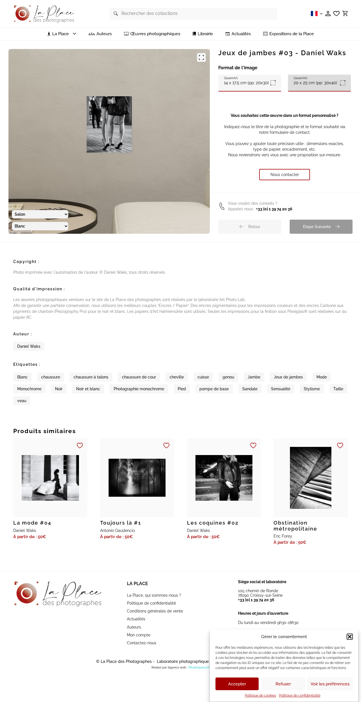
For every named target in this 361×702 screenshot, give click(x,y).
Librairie (205, 34)
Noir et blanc (88, 389)
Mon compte (138, 635)
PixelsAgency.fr (199, 667)
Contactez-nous (141, 643)
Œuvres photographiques (155, 34)
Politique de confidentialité (299, 695)
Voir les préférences (330, 684)
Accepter (237, 684)
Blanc (22, 377)
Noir (59, 389)
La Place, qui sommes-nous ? (154, 595)
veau (21, 400)
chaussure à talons (91, 377)
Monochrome (29, 389)
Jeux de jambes (288, 377)
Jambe (254, 377)
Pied (182, 389)
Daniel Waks (28, 346)
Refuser (283, 684)
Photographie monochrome (139, 389)
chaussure (50, 377)
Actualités (241, 34)
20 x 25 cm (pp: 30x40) (315, 80)
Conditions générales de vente (155, 611)
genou (228, 377)
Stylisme (312, 389)
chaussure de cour (139, 377)
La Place (137, 583)
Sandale (249, 389)
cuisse (203, 377)
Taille (338, 389)
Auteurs (104, 34)
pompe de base (214, 389)
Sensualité (280, 389)
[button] (350, 636)
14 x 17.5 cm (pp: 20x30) (246, 80)
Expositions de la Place (291, 34)
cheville (177, 377)
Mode (321, 377)
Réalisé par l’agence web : (169, 667)
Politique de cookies (260, 695)
